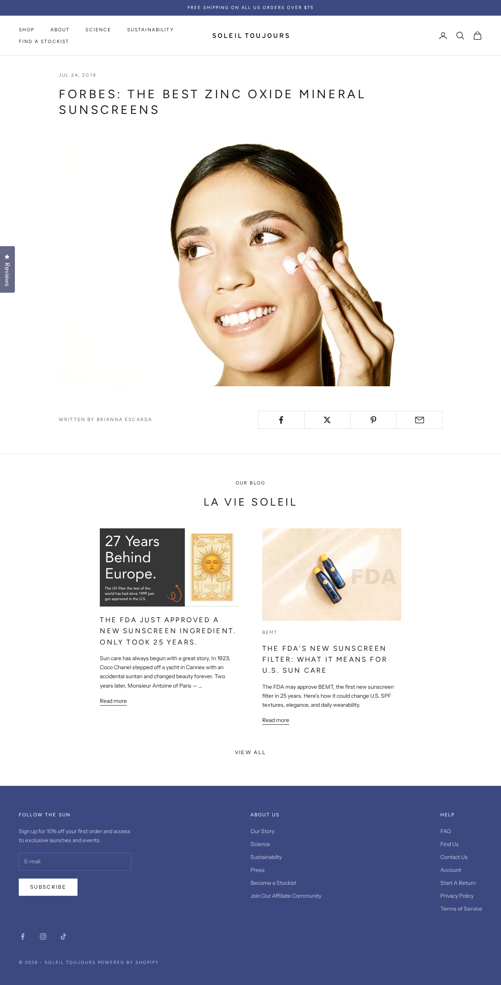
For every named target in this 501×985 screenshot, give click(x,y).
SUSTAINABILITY (150, 29)
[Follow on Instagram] (43, 936)
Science (260, 844)
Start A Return (458, 882)
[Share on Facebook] (281, 420)
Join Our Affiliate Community (285, 895)
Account (450, 869)
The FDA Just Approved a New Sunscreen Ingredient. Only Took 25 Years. (168, 631)
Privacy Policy (457, 895)
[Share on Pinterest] (373, 420)
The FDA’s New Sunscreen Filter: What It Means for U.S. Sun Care (324, 659)
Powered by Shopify (128, 962)
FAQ (445, 831)
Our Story (262, 831)
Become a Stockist (273, 882)
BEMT (270, 632)
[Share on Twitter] (327, 420)
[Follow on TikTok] (63, 936)
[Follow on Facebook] (23, 936)
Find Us (449, 844)
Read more (113, 700)
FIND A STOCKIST (44, 41)
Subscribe (48, 887)
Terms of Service (461, 908)
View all (251, 752)
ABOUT (60, 29)
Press (257, 869)
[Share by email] (419, 420)
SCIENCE (98, 29)
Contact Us (454, 857)
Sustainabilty (266, 857)
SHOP (27, 29)
